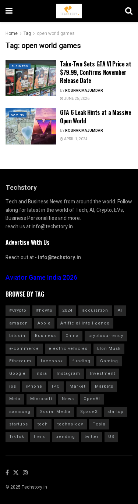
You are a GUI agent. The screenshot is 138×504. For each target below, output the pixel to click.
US (111, 437)
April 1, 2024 (75, 139)
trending (65, 437)
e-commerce (24, 348)
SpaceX (89, 412)
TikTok (16, 437)
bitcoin (17, 336)
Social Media (55, 412)
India (41, 373)
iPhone (34, 386)
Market (77, 386)
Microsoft (41, 399)
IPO (56, 386)
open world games (56, 33)
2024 (67, 310)
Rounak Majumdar (84, 90)
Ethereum (20, 361)
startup (115, 412)
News (68, 399)
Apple (44, 323)
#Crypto (17, 310)
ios (12, 386)
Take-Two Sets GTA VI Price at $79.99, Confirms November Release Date (95, 72)
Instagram (68, 373)
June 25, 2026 (76, 98)
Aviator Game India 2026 (41, 277)
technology (70, 424)
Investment (102, 373)
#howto (44, 310)
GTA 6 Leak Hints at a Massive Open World (95, 116)
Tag (27, 33)
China (72, 336)
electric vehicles (68, 348)
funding (81, 361)
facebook (52, 361)
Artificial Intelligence (85, 323)
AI (120, 310)
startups (18, 424)
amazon (18, 323)
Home (12, 33)
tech (43, 424)
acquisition (95, 310)
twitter (92, 437)
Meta (15, 399)
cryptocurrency (105, 336)
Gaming (17, 115)
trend (40, 437)
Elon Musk (109, 348)
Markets (104, 386)
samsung (20, 412)
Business (19, 66)
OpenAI (92, 399)
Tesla (99, 424)
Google (17, 373)
